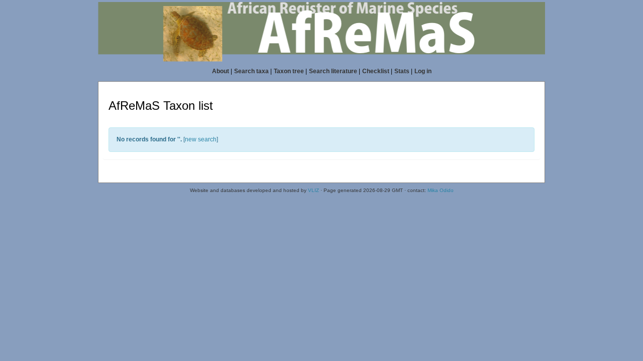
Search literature (333, 71)
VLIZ (313, 190)
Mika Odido (440, 190)
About (220, 71)
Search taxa (251, 71)
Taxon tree (289, 71)
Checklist (375, 71)
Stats (401, 71)
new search (201, 139)
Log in (423, 71)
